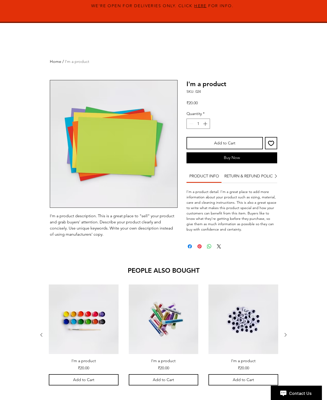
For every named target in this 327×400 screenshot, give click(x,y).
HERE (200, 5)
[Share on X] (219, 246)
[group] (163, 335)
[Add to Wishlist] (271, 143)
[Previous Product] (41, 335)
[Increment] (205, 124)
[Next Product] (286, 335)
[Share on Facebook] (190, 246)
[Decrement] (190, 124)
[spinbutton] (198, 124)
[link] (204, 176)
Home (55, 61)
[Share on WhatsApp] (209, 246)
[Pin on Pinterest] (199, 246)
